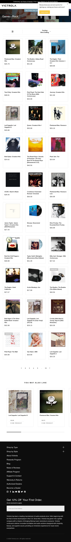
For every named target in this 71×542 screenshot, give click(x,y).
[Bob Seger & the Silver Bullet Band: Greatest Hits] (13, 306)
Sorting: (44, 31)
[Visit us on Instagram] (7, 492)
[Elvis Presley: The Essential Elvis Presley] (58, 211)
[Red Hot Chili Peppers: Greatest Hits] (13, 244)
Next (35, 429)
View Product (16, 423)
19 (46, 368)
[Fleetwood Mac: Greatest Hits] (13, 47)
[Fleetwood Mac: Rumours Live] (58, 179)
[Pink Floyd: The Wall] (13, 340)
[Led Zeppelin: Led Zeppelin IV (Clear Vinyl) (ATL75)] (35, 306)
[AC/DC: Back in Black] (13, 179)
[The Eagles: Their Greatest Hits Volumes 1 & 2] (58, 47)
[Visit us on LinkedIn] (13, 492)
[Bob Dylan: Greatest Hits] (13, 144)
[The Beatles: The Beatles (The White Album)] (58, 275)
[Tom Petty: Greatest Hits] (13, 80)
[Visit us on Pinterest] (25, 492)
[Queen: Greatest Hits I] (35, 113)
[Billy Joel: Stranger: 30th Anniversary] (58, 244)
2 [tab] (28, 432)
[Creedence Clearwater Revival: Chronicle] (35, 179)
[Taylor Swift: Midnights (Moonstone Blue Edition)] (35, 244)
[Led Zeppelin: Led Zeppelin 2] (58, 340)
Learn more (44, 12)
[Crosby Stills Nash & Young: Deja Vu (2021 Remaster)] (58, 306)
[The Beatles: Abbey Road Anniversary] (35, 47)
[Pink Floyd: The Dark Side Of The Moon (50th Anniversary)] (35, 80)
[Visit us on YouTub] (16, 492)
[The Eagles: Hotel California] (13, 275)
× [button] (67, 4)
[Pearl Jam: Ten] (58, 144)
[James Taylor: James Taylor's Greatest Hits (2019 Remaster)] (13, 211)
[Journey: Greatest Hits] (58, 80)
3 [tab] (43, 432)
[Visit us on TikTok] (19, 492)
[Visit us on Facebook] (10, 492)
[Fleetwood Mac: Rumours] (58, 113)
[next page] (50, 368)
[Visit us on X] (22, 492)
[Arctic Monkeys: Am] (35, 275)
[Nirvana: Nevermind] (35, 211)
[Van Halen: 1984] (35, 340)
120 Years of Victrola (26, 2)
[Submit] (62, 508)
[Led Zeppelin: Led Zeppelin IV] (13, 113)
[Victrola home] (9, 6)
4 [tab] (57, 432)
